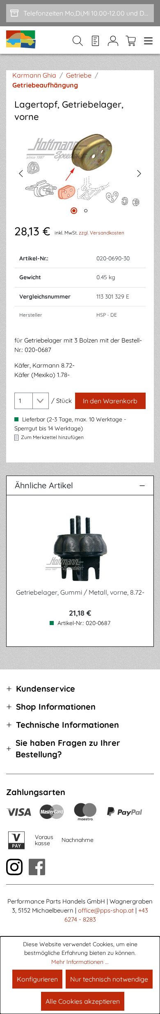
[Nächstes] (139, 172)
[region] (80, 172)
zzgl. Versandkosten (101, 233)
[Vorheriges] (20, 172)
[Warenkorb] (130, 40)
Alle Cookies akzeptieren (83, 1001)
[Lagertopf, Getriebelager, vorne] (80, 172)
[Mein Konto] (113, 40)
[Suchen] (78, 40)
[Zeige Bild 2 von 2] (85, 210)
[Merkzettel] (95, 40)
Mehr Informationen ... (80, 962)
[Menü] (146, 40)
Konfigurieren (37, 979)
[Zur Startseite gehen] (21, 40)
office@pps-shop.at (106, 910)
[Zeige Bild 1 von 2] (73, 210)
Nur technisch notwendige (109, 979)
